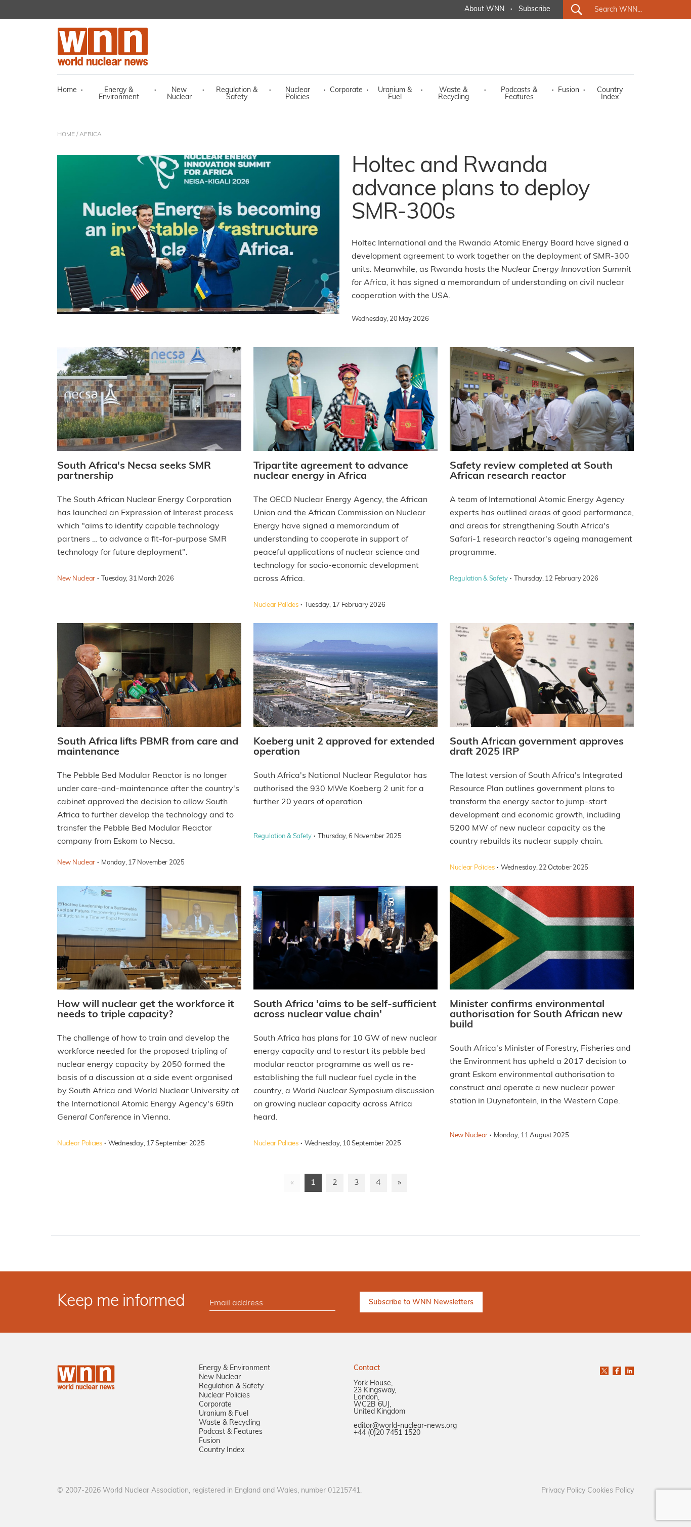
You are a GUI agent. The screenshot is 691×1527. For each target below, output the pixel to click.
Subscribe (534, 9)
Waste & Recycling (453, 94)
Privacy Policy (563, 1491)
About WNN (484, 9)
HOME (66, 135)
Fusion (568, 90)
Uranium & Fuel (395, 94)
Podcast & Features (231, 1432)
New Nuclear (179, 94)
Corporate (346, 90)
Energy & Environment (119, 94)
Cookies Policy (610, 1491)
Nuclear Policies (297, 94)
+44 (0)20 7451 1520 (387, 1433)
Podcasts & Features (519, 94)
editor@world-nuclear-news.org (405, 1426)
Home (67, 90)
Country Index (610, 94)
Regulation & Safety (236, 94)
